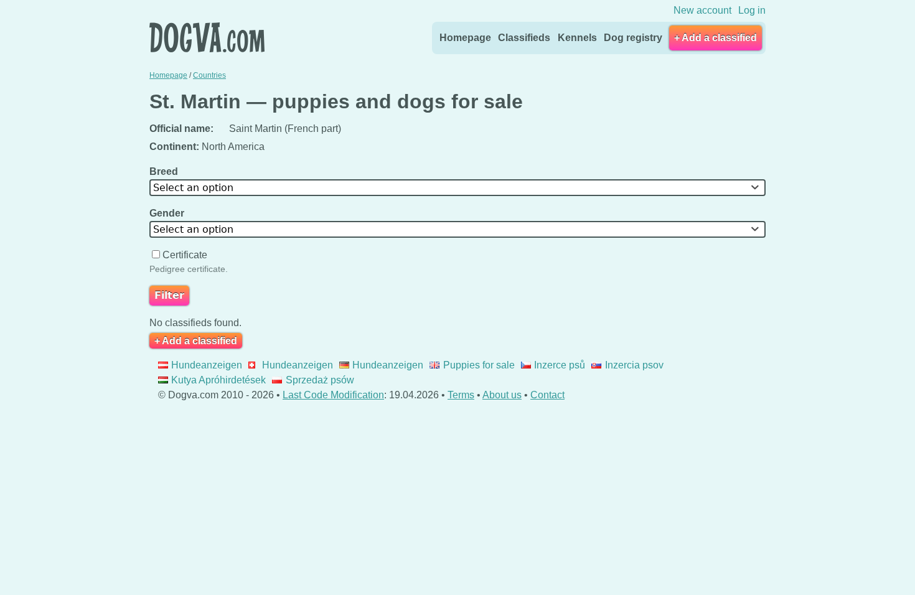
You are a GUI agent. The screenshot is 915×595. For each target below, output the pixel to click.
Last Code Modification (333, 395)
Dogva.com (207, 37)
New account (702, 10)
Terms (461, 395)
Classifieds (524, 37)
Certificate (185, 255)
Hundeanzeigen (206, 365)
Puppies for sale (478, 365)
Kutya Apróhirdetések (218, 380)
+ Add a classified (715, 37)
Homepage (465, 37)
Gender (168, 213)
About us (502, 395)
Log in (752, 10)
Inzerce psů (559, 365)
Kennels (577, 37)
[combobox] (457, 187)
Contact (547, 395)
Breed (165, 171)
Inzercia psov (634, 365)
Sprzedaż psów (320, 380)
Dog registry (633, 37)
